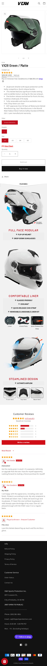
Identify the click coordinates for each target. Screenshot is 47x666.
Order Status (9, 577)
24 (21, 141)
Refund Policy (10, 549)
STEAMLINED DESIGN (23, 379)
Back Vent (37, 399)
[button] (2, 3)
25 (29, 141)
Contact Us (9, 583)
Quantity (4, 149)
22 (6, 141)
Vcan (19, 663)
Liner (10, 326)
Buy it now (23, 169)
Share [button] (6, 177)
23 (14, 141)
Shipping (4, 76)
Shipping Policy (10, 554)
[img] (7, 457)
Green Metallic (11, 123)
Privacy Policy (9, 559)
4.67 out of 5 (29, 418)
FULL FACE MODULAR (23, 230)
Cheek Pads (23, 326)
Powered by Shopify (27, 663)
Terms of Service (11, 564)
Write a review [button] (23, 442)
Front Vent (10, 399)
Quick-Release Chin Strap (37, 327)
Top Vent (23, 399)
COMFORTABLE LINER (23, 296)
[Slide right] (28, 58)
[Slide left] (18, 58)
